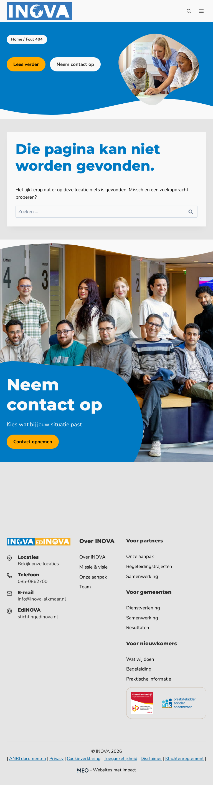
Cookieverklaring (83, 759)
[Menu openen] (201, 11)
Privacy (56, 759)
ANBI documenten (27, 759)
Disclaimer (151, 759)
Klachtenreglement (184, 759)
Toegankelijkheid (120, 759)
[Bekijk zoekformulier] (188, 11)
